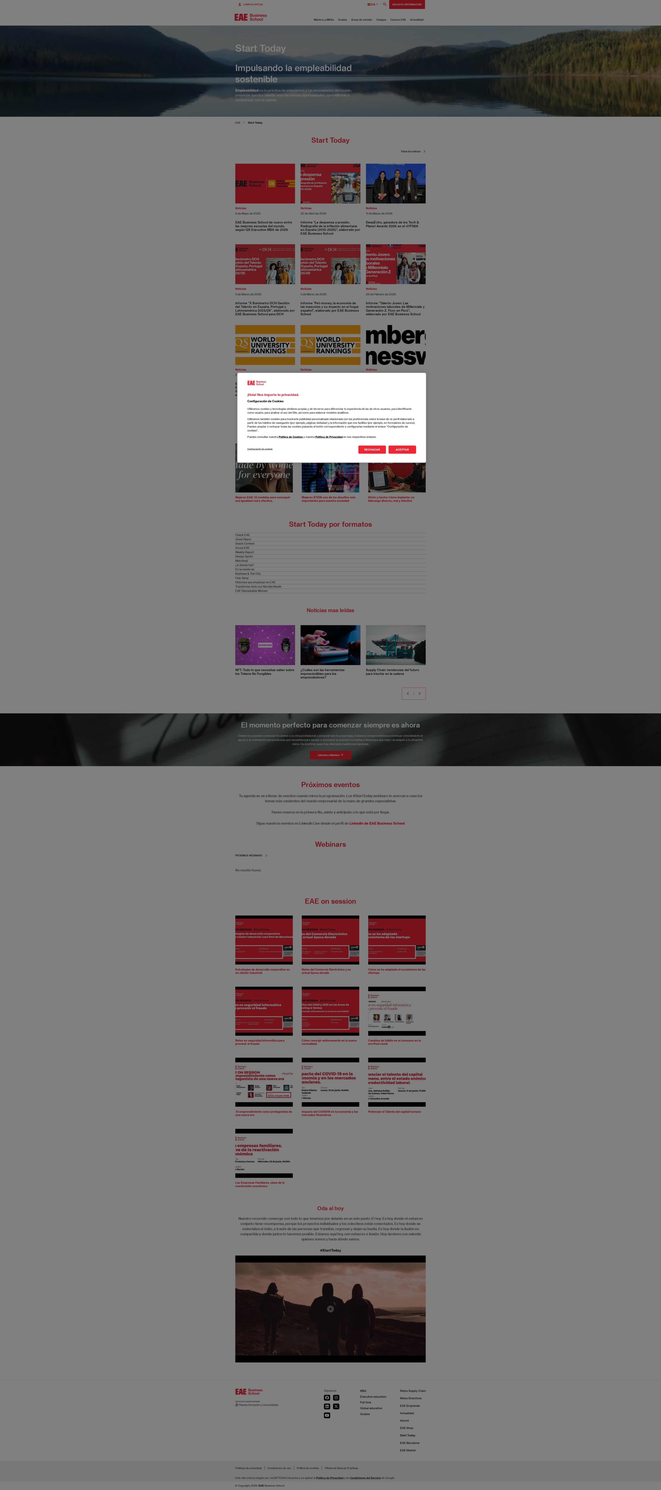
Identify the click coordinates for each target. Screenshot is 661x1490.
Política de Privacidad (329, 436)
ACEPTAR (402, 449)
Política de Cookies (291, 436)
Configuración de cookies (260, 449)
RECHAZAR (372, 449)
